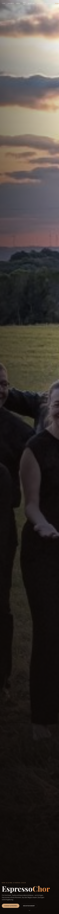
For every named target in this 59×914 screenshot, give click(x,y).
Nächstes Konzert (29, 905)
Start (3, 3)
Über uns (24, 3)
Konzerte (11, 3)
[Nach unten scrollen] (29, 910)
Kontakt (39, 3)
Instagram (48, 3)
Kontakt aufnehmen (10, 905)
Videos (18, 3)
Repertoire (31, 3)
